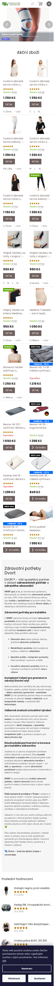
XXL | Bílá (7, 168)
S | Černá (7, 111)
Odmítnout (14, 978)
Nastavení (26, 968)
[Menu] (49, 4)
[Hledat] (33, 4)
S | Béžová (34, 340)
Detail (9, 104)
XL (39, 111)
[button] (5, 24)
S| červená (34, 283)
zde (4, 960)
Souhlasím (39, 978)
